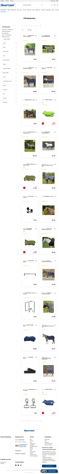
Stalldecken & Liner (5, 36)
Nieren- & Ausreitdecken (6, 34)
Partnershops (32, 443)
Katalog (31, 447)
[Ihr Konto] (54, 5)
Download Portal (33, 454)
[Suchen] (42, 5)
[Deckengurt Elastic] (30, 371)
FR (56, 0)
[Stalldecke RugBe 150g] (30, 338)
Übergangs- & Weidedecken (7, 29)
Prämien (31, 453)
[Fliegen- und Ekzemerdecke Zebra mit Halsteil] (48, 49)
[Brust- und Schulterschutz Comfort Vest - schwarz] (48, 242)
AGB (45, 440)
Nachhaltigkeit (32, 451)
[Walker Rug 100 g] (48, 101)
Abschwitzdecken (5, 33)
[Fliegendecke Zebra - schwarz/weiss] (30, 49)
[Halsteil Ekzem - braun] (48, 198)
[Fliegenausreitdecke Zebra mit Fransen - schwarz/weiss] (48, 178)
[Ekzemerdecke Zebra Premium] (30, 145)
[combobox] (31, 5)
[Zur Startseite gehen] (8, 5)
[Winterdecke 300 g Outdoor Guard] (30, 178)
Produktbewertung (33, 446)
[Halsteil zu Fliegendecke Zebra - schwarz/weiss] (48, 306)
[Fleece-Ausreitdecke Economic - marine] (48, 274)
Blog (31, 442)
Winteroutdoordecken (6, 31)
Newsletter (32, 444)
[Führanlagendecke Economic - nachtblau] (48, 338)
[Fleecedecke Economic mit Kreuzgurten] (30, 81)
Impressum (47, 442)
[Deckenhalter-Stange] (30, 274)
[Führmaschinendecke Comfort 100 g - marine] (48, 371)
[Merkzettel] (52, 5)
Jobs (31, 450)
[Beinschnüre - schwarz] (30, 210)
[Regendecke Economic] (48, 81)
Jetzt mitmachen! (49, 466)
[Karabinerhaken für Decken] (30, 403)
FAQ (31, 439)
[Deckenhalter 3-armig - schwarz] (30, 306)
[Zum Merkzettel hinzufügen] (36, 36)
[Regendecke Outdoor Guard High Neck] (30, 242)
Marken (31, 449)
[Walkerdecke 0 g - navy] (29, 101)
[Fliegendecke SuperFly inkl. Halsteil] (48, 145)
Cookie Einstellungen (34, 455)
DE (57, 0)
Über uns (31, 440)
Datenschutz (47, 439)
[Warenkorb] (57, 5)
